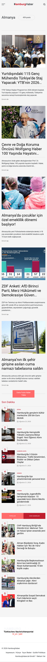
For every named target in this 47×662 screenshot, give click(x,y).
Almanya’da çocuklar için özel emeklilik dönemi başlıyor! (22, 219)
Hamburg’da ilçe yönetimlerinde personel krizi (31, 477)
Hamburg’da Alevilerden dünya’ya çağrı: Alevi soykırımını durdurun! (28, 581)
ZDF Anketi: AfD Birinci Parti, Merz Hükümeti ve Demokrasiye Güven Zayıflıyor (21, 293)
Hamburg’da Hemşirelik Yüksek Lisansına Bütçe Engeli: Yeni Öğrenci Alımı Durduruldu (29, 436)
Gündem (19, 429)
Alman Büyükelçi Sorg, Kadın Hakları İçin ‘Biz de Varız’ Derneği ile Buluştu (31, 546)
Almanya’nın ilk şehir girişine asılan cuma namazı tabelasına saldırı (22, 364)
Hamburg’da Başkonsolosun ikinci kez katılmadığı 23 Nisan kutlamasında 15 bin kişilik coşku (30, 564)
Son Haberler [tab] (34, 516)
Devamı (4, 99)
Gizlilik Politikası (39, 653)
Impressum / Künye (13, 653)
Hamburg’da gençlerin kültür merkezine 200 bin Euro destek (30, 415)
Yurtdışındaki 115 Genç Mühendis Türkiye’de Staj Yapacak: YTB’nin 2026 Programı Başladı (22, 80)
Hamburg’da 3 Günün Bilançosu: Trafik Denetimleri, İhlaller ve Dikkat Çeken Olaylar (31, 458)
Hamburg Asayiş (21, 451)
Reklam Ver (41, 656)
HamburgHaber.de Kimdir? (25, 656)
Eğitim (19, 409)
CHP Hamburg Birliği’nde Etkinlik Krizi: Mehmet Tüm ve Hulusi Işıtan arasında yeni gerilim (31, 529)
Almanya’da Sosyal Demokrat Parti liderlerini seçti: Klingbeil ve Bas (31, 598)
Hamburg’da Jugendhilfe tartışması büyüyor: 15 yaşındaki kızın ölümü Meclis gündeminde (31, 498)
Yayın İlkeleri (27, 653)
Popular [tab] (12, 516)
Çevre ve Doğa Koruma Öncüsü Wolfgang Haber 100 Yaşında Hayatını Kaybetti (22, 151)
